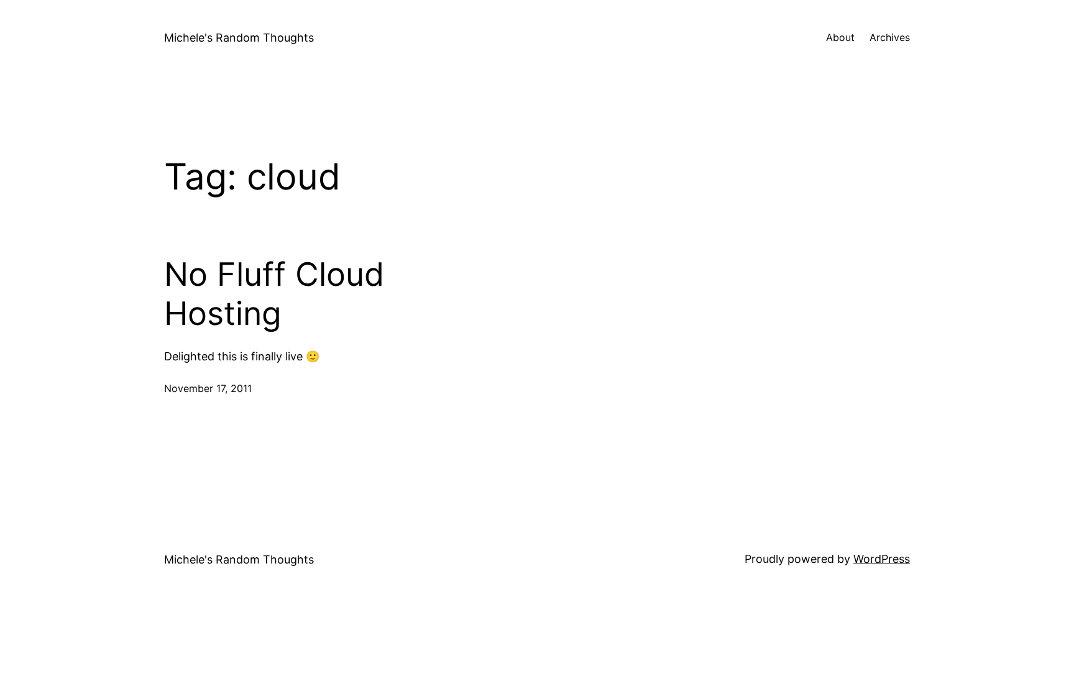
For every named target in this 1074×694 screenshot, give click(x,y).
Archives (890, 37)
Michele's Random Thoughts (239, 37)
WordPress (881, 558)
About (840, 37)
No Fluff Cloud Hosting (274, 293)
